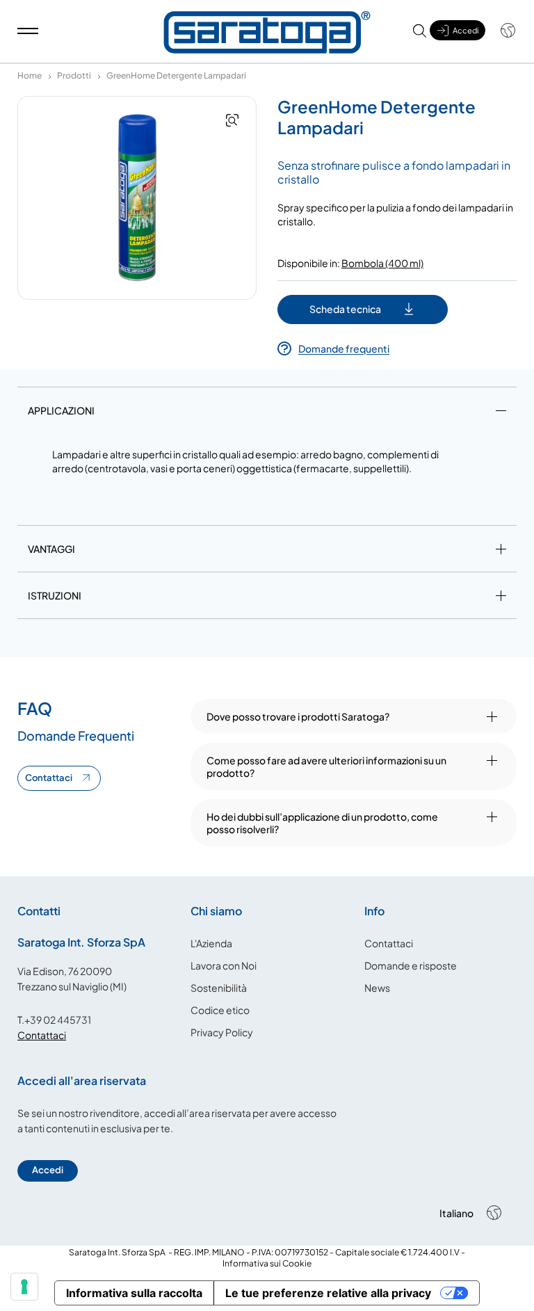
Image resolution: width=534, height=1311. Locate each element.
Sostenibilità (219, 987)
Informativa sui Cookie (267, 1263)
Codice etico (220, 1010)
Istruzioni (54, 595)
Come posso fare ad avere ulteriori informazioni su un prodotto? (326, 766)
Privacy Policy (222, 1032)
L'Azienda (211, 943)
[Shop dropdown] (501, 30)
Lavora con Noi (224, 965)
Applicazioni (61, 410)
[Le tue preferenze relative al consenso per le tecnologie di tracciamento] (24, 1286)
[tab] (267, 413)
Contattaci (48, 777)
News (377, 987)
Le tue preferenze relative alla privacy (328, 1293)
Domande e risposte (410, 965)
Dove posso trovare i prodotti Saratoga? (298, 716)
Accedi (47, 1169)
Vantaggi (51, 548)
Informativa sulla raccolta (134, 1293)
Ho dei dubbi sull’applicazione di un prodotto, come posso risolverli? (322, 822)
